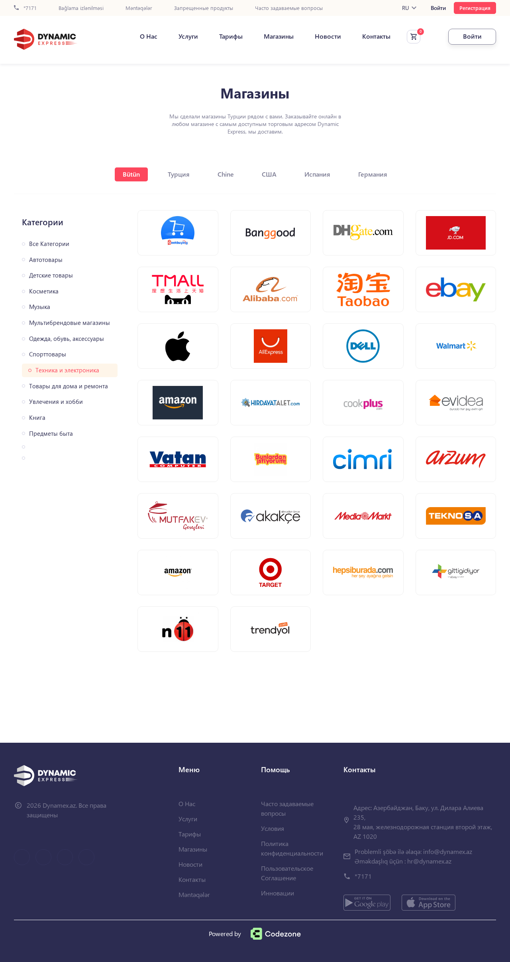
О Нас (148, 36)
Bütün (131, 174)
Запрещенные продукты (203, 8)
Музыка (39, 307)
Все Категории (49, 244)
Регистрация (474, 7)
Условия (272, 828)
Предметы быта (51, 433)
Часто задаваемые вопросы (289, 8)
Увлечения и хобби (56, 401)
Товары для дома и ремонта (68, 386)
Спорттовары (47, 354)
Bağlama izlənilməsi (81, 8)
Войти (438, 8)
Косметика (44, 291)
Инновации (277, 893)
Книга (37, 417)
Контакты (376, 36)
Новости (328, 36)
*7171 (29, 8)
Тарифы (231, 36)
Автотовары (46, 260)
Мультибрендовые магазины (69, 323)
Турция (179, 174)
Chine (226, 174)
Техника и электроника (67, 370)
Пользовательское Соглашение (287, 873)
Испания (317, 174)
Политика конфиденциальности (292, 848)
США (269, 174)
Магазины (279, 36)
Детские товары (51, 275)
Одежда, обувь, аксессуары (66, 338)
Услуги (188, 36)
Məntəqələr (139, 8)
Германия (372, 174)
